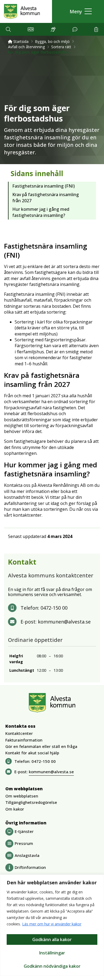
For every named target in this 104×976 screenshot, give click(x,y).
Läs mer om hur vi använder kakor (51, 923)
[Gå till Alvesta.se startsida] (22, 11)
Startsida (20, 41)
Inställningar (52, 953)
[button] (79, 11)
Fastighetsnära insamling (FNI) (43, 186)
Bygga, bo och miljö (52, 41)
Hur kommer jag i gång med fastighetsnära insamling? (40, 212)
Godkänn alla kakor (52, 939)
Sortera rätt (61, 46)
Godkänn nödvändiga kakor (52, 966)
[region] (52, 925)
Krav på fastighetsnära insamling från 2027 (45, 197)
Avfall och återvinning (26, 46)
